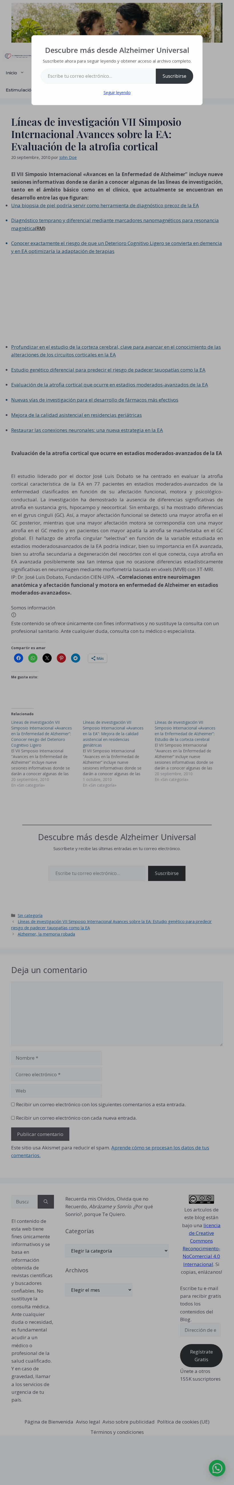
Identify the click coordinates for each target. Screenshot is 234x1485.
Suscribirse (174, 76)
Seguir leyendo (117, 92)
